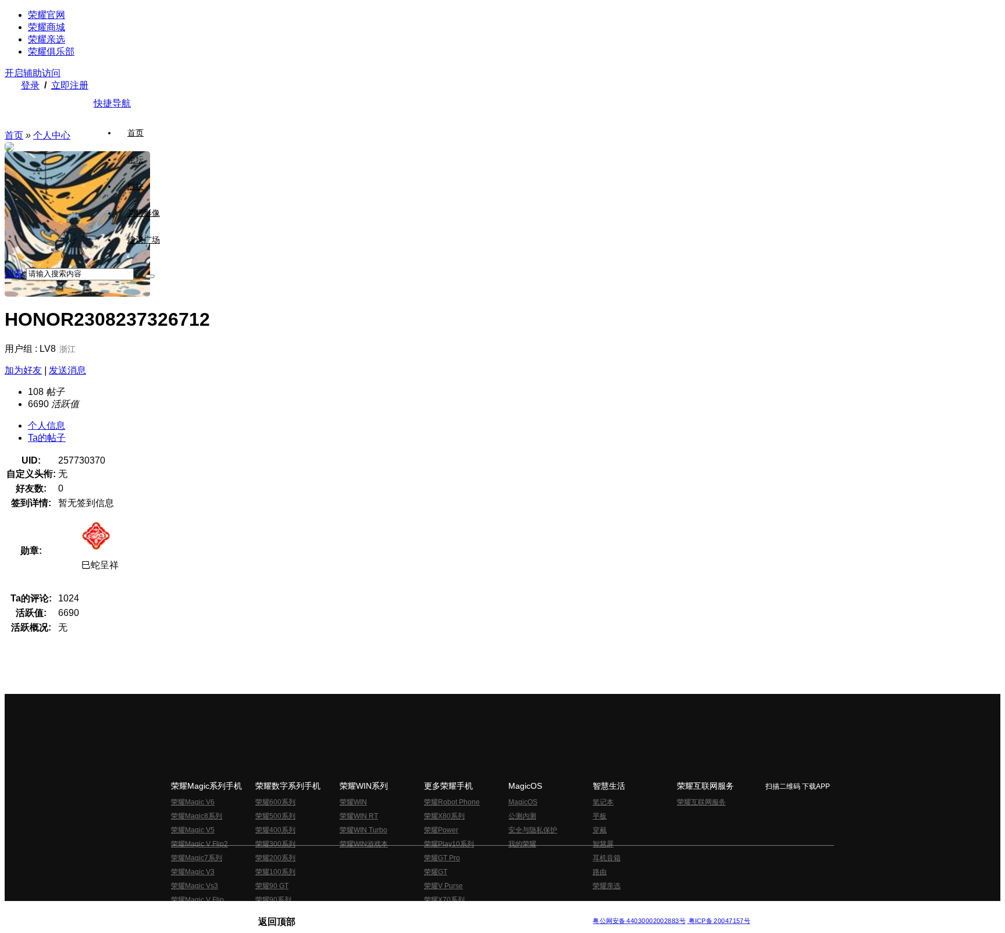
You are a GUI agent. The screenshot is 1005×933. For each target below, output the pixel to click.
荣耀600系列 (275, 802)
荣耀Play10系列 (449, 844)
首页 (135, 132)
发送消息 (67, 370)
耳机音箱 (607, 858)
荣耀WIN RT (359, 816)
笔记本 (603, 802)
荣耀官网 (46, 15)
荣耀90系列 (273, 900)
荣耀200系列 (275, 858)
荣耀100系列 (275, 872)
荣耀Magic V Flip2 (199, 844)
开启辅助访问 (32, 73)
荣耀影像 (143, 213)
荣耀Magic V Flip (197, 900)
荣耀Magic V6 (193, 802)
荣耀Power (441, 830)
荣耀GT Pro (442, 858)
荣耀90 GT (271, 886)
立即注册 (69, 85)
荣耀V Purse (443, 886)
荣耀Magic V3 (193, 872)
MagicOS (522, 802)
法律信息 (464, 912)
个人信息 (46, 425)
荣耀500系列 (275, 816)
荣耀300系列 (275, 844)
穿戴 (600, 830)
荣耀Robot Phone (452, 802)
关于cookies (431, 912)
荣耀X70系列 (444, 900)
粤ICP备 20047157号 (718, 921)
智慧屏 (603, 844)
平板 (600, 816)
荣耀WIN (353, 802)
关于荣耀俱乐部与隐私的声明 (366, 912)
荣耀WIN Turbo (363, 830)
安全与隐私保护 (532, 830)
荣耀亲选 (46, 39)
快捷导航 (112, 103)
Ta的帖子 (47, 438)
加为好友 (23, 370)
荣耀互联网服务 (701, 802)
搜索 (14, 274)
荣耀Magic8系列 (196, 816)
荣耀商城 (46, 27)
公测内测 (522, 816)
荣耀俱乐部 (51, 51)
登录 (30, 85)
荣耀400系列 (275, 830)
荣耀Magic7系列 (196, 858)
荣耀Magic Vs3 (194, 886)
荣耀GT (435, 872)
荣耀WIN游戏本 (364, 844)
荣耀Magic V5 (193, 830)
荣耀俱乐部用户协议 (289, 912)
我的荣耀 (522, 844)
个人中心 (51, 135)
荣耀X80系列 (444, 816)
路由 (600, 872)
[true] (150, 276)
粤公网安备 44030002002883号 (639, 921)
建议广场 (143, 239)
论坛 (135, 159)
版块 (135, 186)
